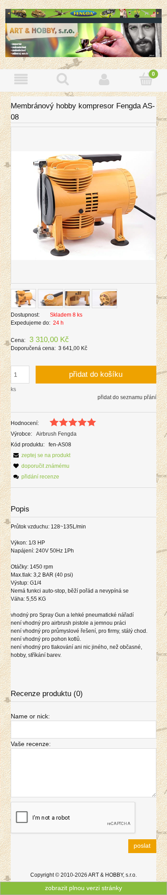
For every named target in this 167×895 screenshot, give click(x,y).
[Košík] (146, 79)
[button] (21, 79)
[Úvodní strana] (83, 32)
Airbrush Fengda (56, 434)
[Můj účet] (105, 79)
